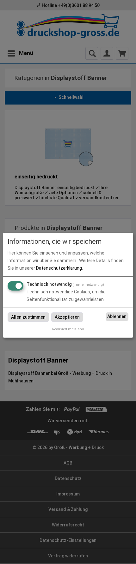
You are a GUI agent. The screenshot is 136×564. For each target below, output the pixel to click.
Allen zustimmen (28, 317)
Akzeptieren (67, 317)
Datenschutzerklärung (59, 268)
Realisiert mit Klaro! (68, 329)
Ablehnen (117, 316)
